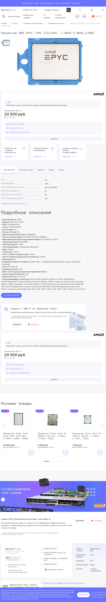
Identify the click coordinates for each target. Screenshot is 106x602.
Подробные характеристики (13, 203)
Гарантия (40, 170)
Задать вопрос (13, 295)
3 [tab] (52, 461)
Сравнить (54, 139)
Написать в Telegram (77, 16)
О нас (92, 555)
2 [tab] (50, 461)
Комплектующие (14, 16)
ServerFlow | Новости (55, 569)
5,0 (97, 16)
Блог (91, 561)
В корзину (31, 452)
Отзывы (51, 170)
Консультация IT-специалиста (69, 10)
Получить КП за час (16, 128)
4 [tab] (54, 461)
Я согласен (83, 595)
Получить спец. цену (16, 124)
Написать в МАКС (84, 16)
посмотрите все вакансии (73, 583)
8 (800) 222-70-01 (30, 10)
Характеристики (9, 170)
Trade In (61, 170)
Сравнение (91, 10)
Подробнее (8, 156)
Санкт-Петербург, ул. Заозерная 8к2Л (55, 559)
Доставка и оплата (26, 170)
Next (102, 425)
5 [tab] (56, 461)
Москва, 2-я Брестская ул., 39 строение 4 (54, 553)
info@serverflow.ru (51, 10)
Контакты (79, 569)
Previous (4, 425)
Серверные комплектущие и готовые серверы (14, 552)
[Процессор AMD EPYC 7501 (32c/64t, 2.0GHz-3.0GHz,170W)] (50, 62)
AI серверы (80, 561)
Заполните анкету (50, 583)
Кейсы (92, 565)
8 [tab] (61, 461)
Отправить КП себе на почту (19, 132)
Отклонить (98, 595)
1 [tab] (46, 461)
